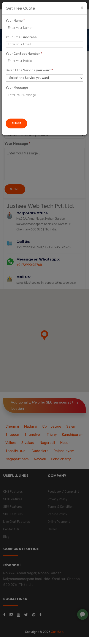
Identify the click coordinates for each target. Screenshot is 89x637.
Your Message (17, 88)
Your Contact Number (24, 54)
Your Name (15, 21)
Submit (16, 123)
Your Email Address (21, 37)
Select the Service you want (29, 70)
